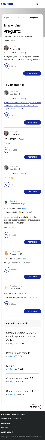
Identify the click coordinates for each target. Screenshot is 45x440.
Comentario (32, 73)
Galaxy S (24, 53)
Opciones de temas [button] (37, 24)
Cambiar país (7, 432)
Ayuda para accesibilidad (12, 414)
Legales (4, 428)
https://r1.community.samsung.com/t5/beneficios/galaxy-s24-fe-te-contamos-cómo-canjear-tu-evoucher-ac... (22, 106)
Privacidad (6, 423)
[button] (37, 47)
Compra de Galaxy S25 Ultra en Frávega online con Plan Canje (21, 336)
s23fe (9, 365)
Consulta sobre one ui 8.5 (19, 378)
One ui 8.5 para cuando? (18, 391)
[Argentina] (7, 4)
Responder (32, 122)
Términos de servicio (11, 419)
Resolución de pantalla (18, 353)
